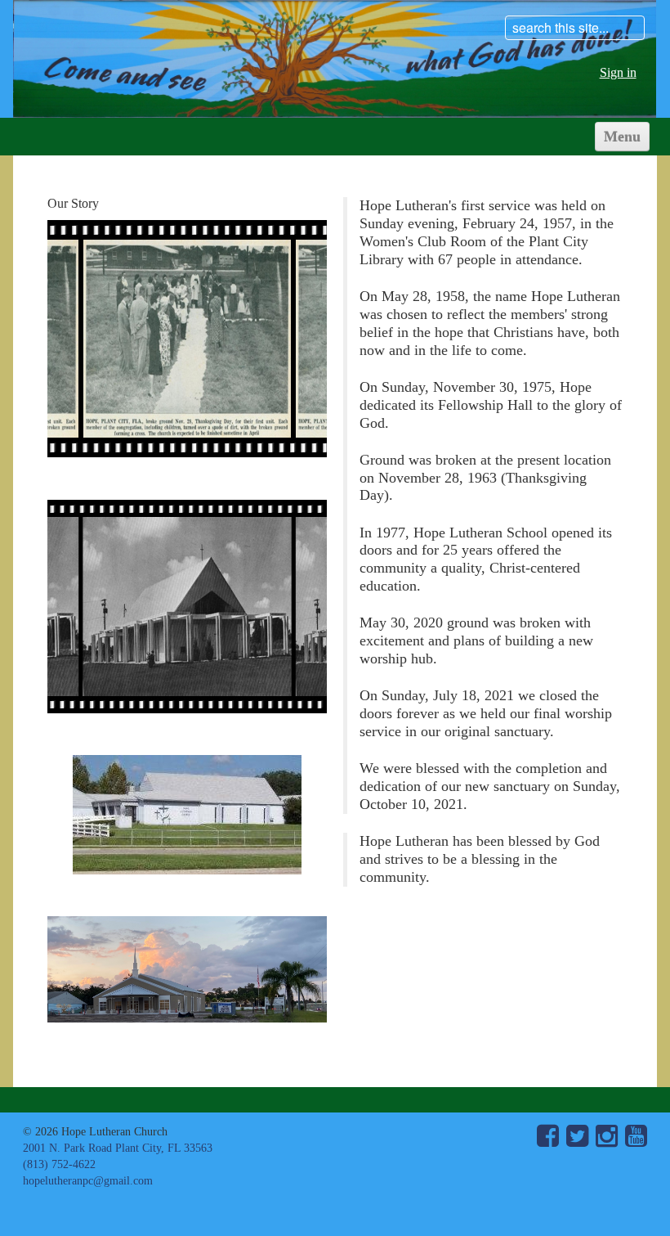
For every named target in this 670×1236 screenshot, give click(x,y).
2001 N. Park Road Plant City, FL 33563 (117, 1147)
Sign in (618, 72)
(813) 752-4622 (59, 1164)
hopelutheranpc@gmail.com (88, 1180)
